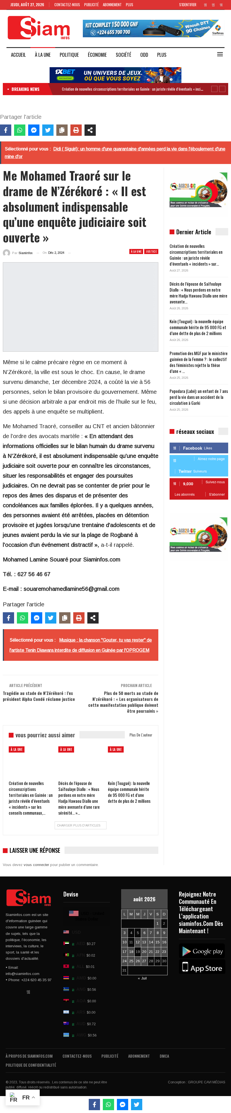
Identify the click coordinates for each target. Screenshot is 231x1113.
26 (138, 961)
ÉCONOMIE (97, 54)
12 (138, 942)
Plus (130, 4)
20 (144, 952)
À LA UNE (43, 54)
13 (144, 942)
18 (131, 952)
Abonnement (112, 4)
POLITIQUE (69, 54)
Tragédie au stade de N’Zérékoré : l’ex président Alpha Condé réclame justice (39, 696)
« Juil (142, 978)
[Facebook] (5, 130)
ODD (144, 54)
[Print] (76, 130)
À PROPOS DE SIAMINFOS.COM (29, 1056)
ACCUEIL (18, 54)
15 (157, 942)
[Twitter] (48, 130)
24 (124, 961)
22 (157, 952)
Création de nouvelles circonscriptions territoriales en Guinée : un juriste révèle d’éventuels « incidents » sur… (196, 255)
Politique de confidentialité (31, 1065)
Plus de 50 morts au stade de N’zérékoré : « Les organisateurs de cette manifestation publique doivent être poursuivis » (123, 702)
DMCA (164, 1056)
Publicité (91, 4)
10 (124, 942)
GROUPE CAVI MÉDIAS (206, 1082)
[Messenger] (33, 130)
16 (164, 942)
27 (144, 961)
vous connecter (36, 865)
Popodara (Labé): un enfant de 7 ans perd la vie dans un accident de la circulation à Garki (199, 397)
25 (131, 961)
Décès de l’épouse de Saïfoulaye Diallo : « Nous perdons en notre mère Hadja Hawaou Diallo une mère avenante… (198, 293)
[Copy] (62, 130)
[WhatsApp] (19, 130)
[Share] (90, 130)
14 (151, 942)
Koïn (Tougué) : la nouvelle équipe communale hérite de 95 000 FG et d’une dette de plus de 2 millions (198, 327)
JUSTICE (151, 251)
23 (164, 952)
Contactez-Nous (67, 4)
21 (151, 952)
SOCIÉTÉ (123, 54)
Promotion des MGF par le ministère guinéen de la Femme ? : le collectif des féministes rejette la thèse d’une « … (199, 362)
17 (124, 952)
